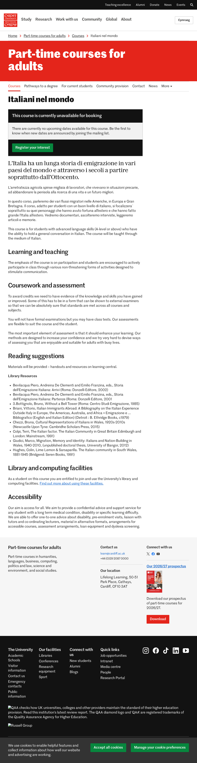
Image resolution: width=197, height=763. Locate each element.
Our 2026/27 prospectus (166, 566)
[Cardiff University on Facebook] (156, 650)
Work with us (67, 20)
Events (181, 4)
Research (43, 20)
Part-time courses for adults (45, 36)
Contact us (16, 676)
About (126, 20)
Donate (154, 4)
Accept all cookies (108, 747)
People (105, 672)
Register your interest (32, 147)
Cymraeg (184, 20)
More (165, 86)
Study (26, 20)
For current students (77, 86)
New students (80, 661)
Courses (78, 36)
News (168, 4)
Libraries (45, 655)
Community (92, 20)
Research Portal (112, 678)
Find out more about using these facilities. (72, 483)
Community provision (112, 86)
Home (12, 36)
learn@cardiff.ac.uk (112, 553)
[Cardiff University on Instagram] (146, 650)
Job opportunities (113, 655)
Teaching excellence (118, 4)
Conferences (48, 661)
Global (111, 20)
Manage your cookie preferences (160, 747)
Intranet (106, 661)
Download (158, 619)
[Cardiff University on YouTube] (186, 650)
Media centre (110, 667)
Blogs (74, 672)
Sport (43, 677)
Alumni (140, 4)
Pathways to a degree (41, 86)
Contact (138, 86)
